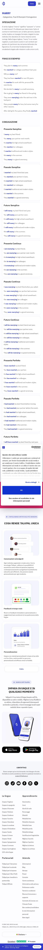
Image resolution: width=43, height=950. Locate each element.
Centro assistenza (28, 881)
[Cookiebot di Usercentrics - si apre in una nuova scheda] (31, 447)
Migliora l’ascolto (27, 839)
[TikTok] (13, 783)
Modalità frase (27, 825)
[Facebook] (24, 783)
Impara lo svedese (8, 825)
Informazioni (26, 864)
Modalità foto (26, 819)
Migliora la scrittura (28, 849)
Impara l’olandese (8, 822)
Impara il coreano (8, 845)
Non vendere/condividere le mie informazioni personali (30, 911)
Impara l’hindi (6, 839)
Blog (23, 867)
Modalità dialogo (27, 832)
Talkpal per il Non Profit (9, 874)
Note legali (25, 917)
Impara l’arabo (7, 832)
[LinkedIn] (30, 783)
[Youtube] (18, 783)
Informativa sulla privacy (30, 884)
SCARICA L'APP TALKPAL (23, 682)
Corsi (24, 805)
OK (21, 490)
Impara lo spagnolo (8, 805)
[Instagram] (7, 783)
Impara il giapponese (9, 842)
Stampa (24, 871)
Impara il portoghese (9, 849)
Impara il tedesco (7, 815)
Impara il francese (8, 808)
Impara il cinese (7, 835)
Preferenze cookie (28, 887)
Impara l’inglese (7, 802)
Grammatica (26, 802)
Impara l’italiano (7, 812)
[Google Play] (32, 750)
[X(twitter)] (36, 783)
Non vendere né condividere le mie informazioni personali (21, 499)
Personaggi (26, 812)
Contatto (25, 877)
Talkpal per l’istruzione (9, 864)
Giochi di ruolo (27, 808)
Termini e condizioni (28, 891)
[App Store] (11, 750)
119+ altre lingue (7, 852)
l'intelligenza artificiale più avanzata (23, 517)
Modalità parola (27, 829)
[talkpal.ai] (3, 4)
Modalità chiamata (28, 822)
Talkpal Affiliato (7, 884)
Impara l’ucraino (7, 819)
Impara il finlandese (8, 829)
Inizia (32, 4)
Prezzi (24, 874)
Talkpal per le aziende (9, 867)
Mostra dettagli (31, 482)
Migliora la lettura (28, 845)
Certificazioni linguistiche (30, 835)
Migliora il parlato (28, 842)
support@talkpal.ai (21, 776)
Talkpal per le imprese (9, 871)
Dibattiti (25, 815)
